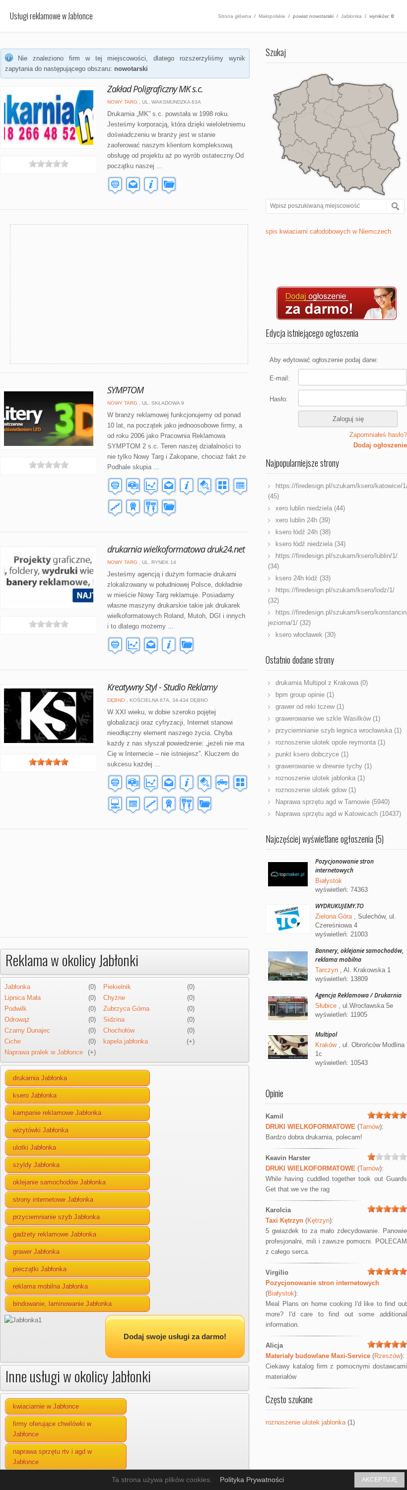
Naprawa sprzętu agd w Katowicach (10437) (338, 813)
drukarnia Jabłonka (40, 1078)
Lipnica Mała (22, 997)
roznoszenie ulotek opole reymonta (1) (330, 742)
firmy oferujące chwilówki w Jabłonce (52, 1429)
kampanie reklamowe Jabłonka (57, 1113)
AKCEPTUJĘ (379, 1479)
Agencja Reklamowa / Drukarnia (358, 995)
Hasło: (279, 399)
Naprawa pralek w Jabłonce (43, 1052)
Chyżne (114, 997)
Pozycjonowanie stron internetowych (344, 865)
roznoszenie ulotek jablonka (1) (320, 778)
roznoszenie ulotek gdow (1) (315, 790)
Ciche (12, 1041)
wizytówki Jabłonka (40, 1130)
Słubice (326, 1005)
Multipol (326, 1034)
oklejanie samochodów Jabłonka (59, 1182)
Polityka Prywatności (252, 1480)
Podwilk (15, 1008)
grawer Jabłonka (36, 1251)
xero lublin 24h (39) (302, 520)
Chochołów (119, 1030)
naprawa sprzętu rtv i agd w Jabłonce (52, 1457)
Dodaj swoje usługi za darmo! (175, 1336)
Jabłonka (351, 16)
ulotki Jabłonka (34, 1147)
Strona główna (234, 16)
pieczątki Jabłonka (40, 1269)
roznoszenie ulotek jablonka (305, 1422)
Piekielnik (117, 987)
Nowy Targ (122, 102)
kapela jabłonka (125, 1041)
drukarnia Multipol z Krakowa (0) (321, 682)
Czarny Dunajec (27, 1030)
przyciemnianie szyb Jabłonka (56, 1217)
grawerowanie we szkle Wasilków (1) (327, 718)
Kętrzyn (318, 1220)
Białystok (328, 880)
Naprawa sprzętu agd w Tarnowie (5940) (332, 802)
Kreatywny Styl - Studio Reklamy (162, 687)
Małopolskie (272, 16)
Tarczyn (326, 970)
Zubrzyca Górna (126, 1008)
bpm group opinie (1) (304, 694)
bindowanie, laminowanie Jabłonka (62, 1303)
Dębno (116, 700)
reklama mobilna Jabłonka (50, 1286)
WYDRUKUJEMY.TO (339, 906)
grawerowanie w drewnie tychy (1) (323, 766)
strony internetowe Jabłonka (53, 1199)
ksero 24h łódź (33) (303, 578)
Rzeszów (387, 1356)
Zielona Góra (333, 916)
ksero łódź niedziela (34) (310, 544)
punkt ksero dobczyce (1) (311, 754)
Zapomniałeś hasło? (378, 434)
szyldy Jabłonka (36, 1165)
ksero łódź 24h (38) (303, 532)
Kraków (326, 1045)
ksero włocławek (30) (305, 634)
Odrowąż (17, 1019)
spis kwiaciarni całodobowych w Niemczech (328, 231)
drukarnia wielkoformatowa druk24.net (176, 549)
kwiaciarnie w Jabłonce (46, 1406)
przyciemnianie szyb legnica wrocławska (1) (338, 730)
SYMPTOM (125, 390)
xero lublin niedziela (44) (310, 508)
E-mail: (280, 378)
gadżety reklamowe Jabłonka (54, 1234)
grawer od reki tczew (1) (309, 706)
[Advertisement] (109, 294)
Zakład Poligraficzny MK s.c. (155, 89)
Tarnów (369, 1126)
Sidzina (114, 1019)
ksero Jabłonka (35, 1095)
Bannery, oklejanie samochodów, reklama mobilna (359, 955)
